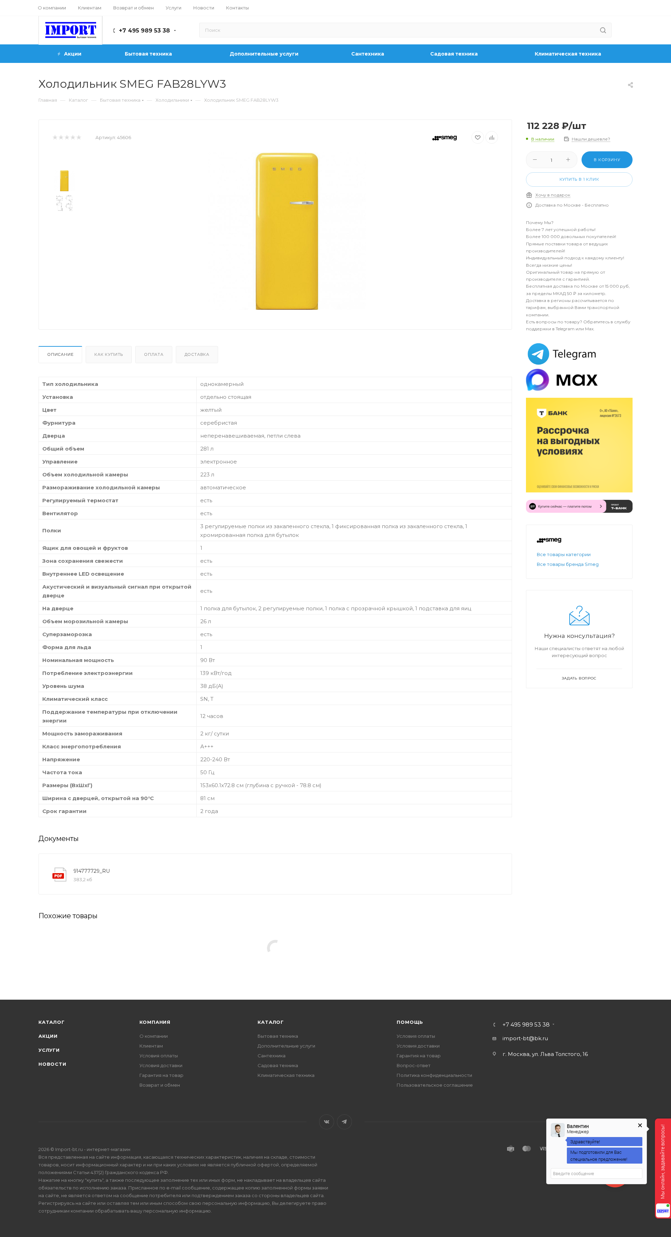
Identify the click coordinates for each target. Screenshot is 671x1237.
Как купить (108, 354)
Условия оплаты (158, 1055)
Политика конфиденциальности (434, 1075)
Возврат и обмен (159, 1085)
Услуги (49, 1050)
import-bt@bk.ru (525, 1038)
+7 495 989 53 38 (144, 30)
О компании (153, 1036)
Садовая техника (278, 1065)
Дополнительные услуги (286, 1046)
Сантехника (272, 1055)
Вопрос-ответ (414, 1065)
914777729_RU (91, 871)
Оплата (154, 354)
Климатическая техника (286, 1075)
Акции (48, 1036)
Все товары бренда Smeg (568, 564)
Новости (52, 1064)
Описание (60, 354)
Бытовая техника (278, 1036)
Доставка (197, 354)
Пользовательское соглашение (435, 1085)
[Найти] (603, 30)
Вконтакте (326, 1121)
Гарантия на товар (161, 1075)
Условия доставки (160, 1065)
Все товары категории (564, 554)
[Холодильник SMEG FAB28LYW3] (287, 231)
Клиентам (151, 1046)
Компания (155, 1022)
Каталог (51, 1022)
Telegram (344, 1121)
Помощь (410, 1022)
